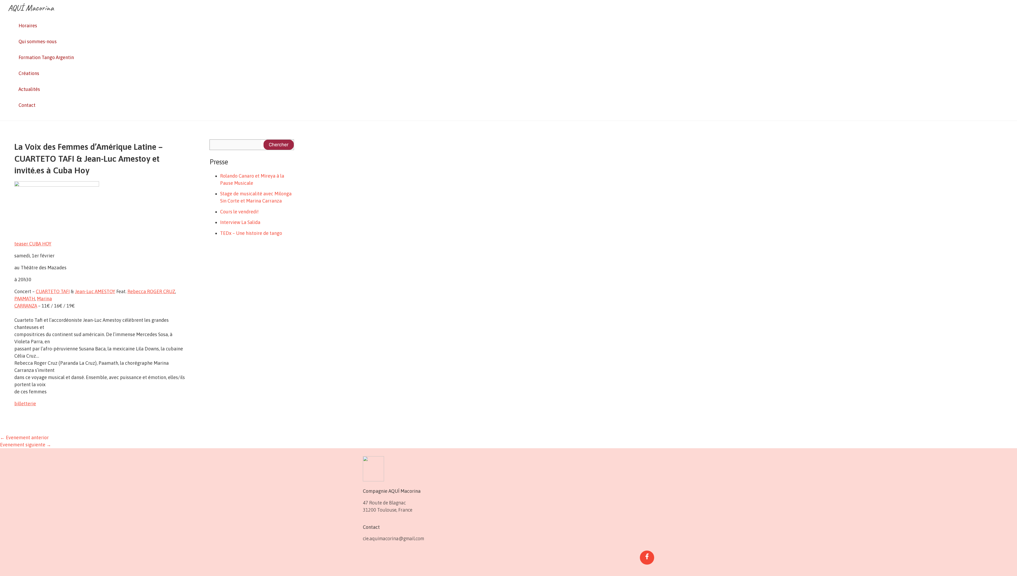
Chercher (278, 145)
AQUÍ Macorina (31, 7)
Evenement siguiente (25, 444)
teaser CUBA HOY (32, 244)
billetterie (25, 403)
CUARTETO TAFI (53, 291)
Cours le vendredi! (239, 211)
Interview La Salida (240, 222)
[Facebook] (647, 558)
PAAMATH (24, 298)
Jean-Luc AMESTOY (95, 291)
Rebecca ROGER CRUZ (151, 291)
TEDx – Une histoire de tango (251, 233)
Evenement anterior (24, 437)
